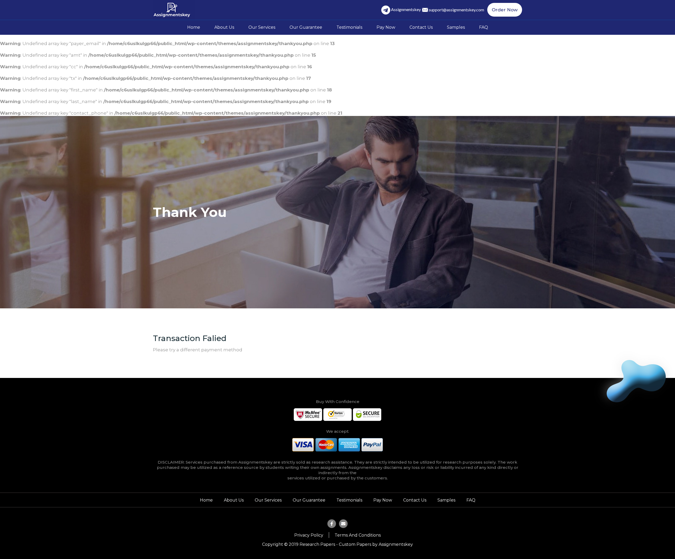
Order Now (505, 9)
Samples (456, 27)
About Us (224, 27)
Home (193, 27)
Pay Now (386, 27)
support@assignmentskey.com (456, 9)
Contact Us (421, 27)
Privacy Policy (308, 535)
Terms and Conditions (358, 535)
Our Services (261, 27)
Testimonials (349, 27)
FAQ (483, 27)
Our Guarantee (306, 27)
